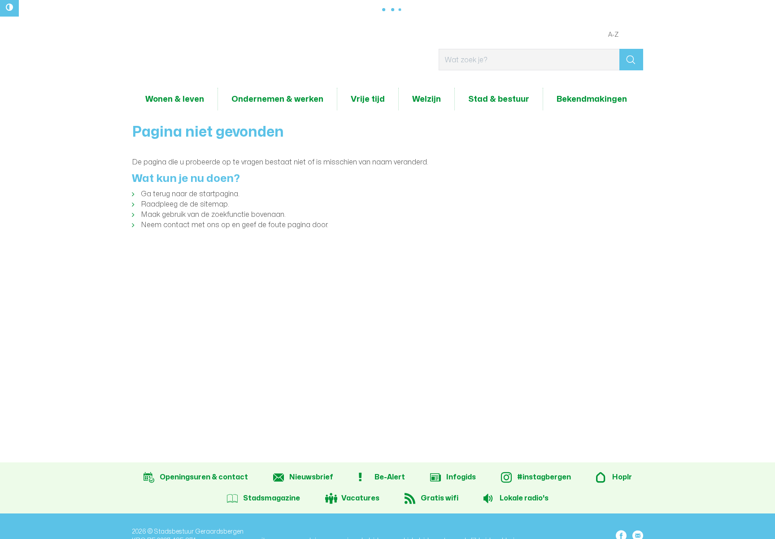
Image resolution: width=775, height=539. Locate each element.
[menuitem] (175, 99)
